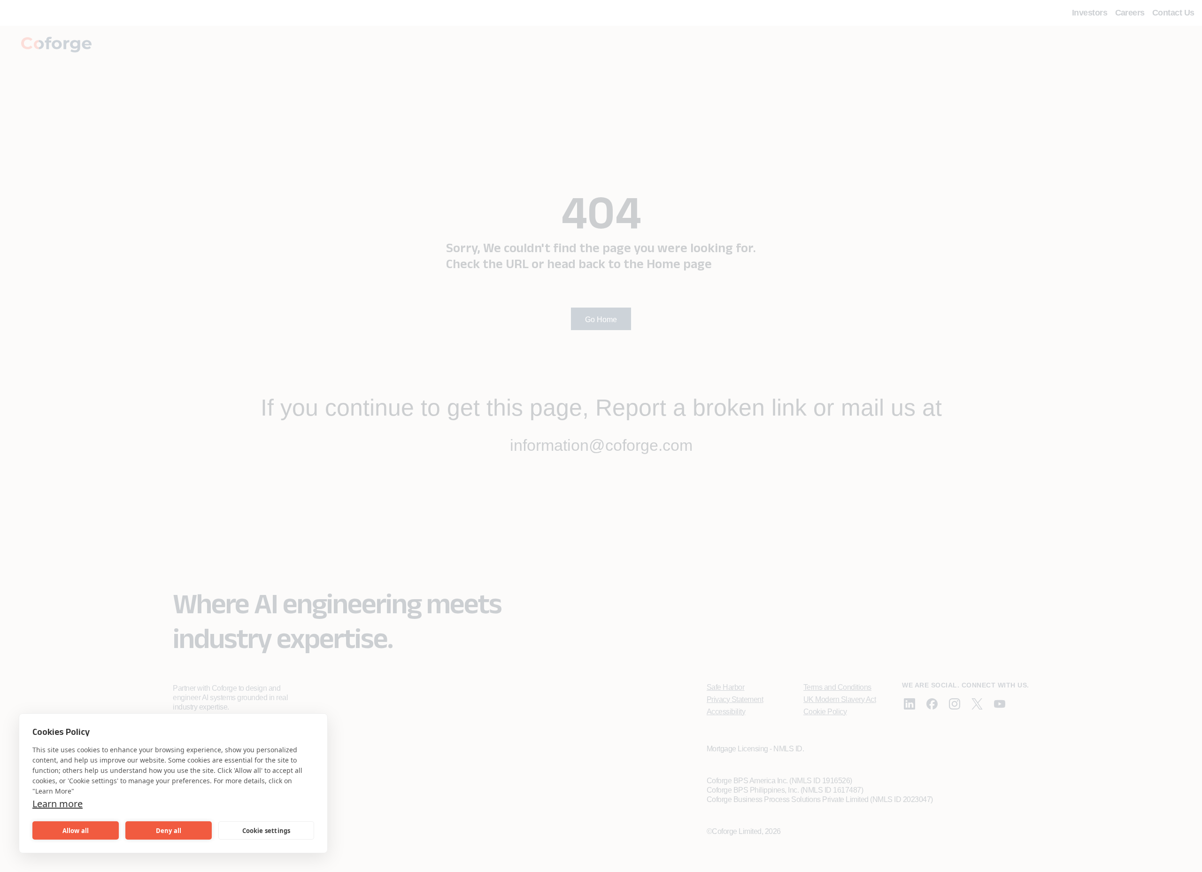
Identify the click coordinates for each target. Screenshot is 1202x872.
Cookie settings (266, 830)
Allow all (75, 830)
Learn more (57, 803)
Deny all (169, 830)
